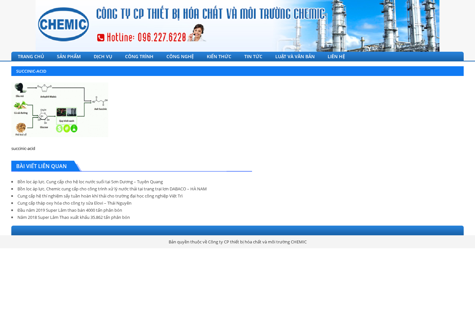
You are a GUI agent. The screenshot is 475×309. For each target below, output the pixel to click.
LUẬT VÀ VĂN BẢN (295, 56)
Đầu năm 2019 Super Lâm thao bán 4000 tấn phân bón (69, 210)
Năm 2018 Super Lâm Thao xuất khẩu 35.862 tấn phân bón (73, 217)
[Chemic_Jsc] (237, 26)
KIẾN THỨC (219, 56)
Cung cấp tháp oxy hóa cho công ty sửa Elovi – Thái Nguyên (74, 203)
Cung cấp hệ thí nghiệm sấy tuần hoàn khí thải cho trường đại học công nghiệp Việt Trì (100, 196)
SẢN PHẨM (69, 56)
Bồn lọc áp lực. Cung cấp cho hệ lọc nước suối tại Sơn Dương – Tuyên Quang (90, 182)
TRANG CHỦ (31, 56)
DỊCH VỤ (103, 56)
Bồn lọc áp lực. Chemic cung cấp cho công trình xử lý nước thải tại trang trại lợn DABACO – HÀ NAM (112, 189)
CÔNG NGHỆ (180, 56)
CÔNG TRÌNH (139, 56)
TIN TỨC (253, 56)
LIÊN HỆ (336, 56)
